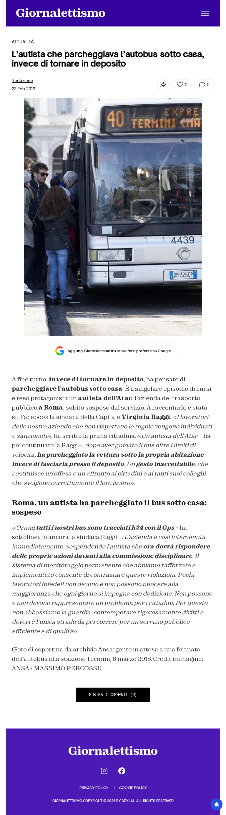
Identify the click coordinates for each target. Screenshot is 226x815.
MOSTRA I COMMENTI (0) (113, 694)
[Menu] (205, 13)
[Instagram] (104, 771)
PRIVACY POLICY (94, 788)
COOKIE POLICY (133, 788)
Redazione (22, 80)
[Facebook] (122, 771)
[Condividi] (163, 85)
